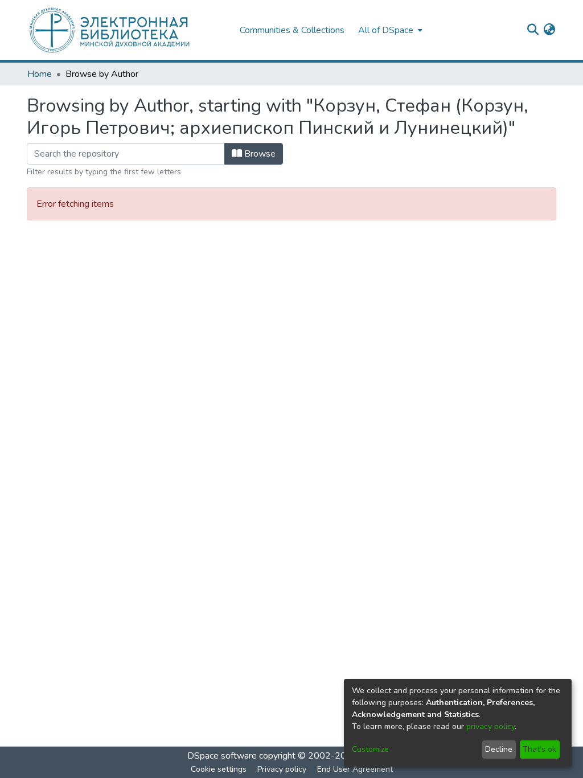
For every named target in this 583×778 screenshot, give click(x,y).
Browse (259, 154)
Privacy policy (281, 769)
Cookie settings (219, 769)
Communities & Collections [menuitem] (292, 30)
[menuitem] (389, 30)
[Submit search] (532, 30)
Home (39, 74)
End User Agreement (355, 769)
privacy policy (490, 726)
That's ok (539, 749)
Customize (370, 749)
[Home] (127, 30)
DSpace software (222, 756)
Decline (498, 749)
